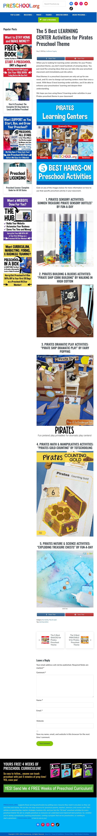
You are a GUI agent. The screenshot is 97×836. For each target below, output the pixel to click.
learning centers (43, 622)
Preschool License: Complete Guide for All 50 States (17, 189)
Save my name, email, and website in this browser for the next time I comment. (63, 736)
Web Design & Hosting (81, 834)
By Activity (45, 620)
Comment (41, 672)
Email (39, 710)
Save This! (81, 58)
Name (39, 700)
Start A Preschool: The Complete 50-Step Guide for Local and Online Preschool (17, 107)
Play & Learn (53, 620)
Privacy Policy (69, 834)
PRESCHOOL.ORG (24, 818)
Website (40, 721)
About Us (48, 834)
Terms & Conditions (58, 834)
